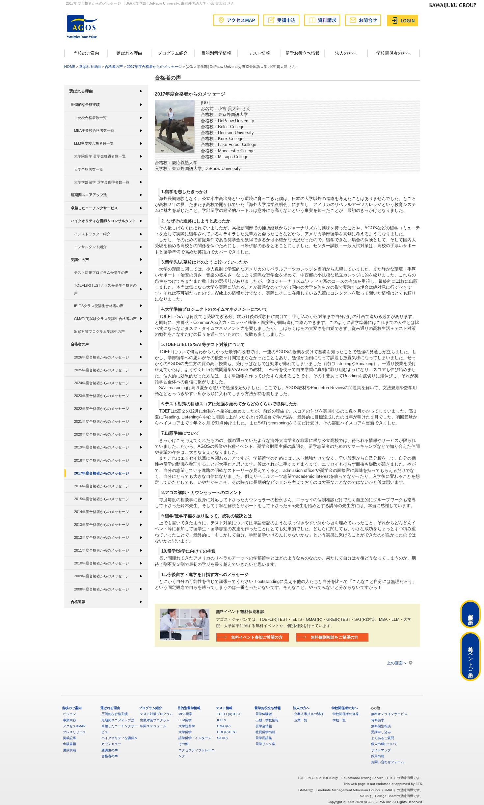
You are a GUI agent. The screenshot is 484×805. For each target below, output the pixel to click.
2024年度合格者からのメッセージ (101, 383)
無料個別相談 (381, 726)
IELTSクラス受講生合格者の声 (98, 306)
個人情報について (384, 744)
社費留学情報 (265, 732)
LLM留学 (185, 720)
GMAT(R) (223, 726)
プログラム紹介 (173, 53)
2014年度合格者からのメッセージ (101, 512)
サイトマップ (381, 750)
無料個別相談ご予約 (470, 614)
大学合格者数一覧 (88, 169)
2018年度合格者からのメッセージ (101, 460)
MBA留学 (185, 714)
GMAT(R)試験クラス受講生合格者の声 (105, 319)
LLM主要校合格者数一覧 (94, 143)
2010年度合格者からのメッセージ (101, 563)
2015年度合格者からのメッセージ (101, 499)
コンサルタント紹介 (90, 247)
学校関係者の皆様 (346, 714)
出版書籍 (69, 744)
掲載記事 (69, 738)
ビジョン (69, 714)
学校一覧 (339, 720)
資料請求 (377, 720)
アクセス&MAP (74, 726)
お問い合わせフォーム (387, 762)
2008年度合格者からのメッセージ (101, 589)
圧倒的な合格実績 (85, 104)
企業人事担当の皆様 (309, 714)
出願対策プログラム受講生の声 (99, 331)
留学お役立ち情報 (302, 53)
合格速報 (78, 602)
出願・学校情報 (267, 720)
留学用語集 (263, 738)
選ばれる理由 (129, 53)
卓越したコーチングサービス (94, 208)
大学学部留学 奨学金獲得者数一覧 (101, 182)
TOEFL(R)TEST (229, 714)
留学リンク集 (265, 744)
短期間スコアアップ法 (89, 195)
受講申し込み (381, 732)
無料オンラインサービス (389, 714)
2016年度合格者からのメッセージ (101, 486)
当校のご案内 (86, 53)
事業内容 (69, 720)
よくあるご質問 (382, 738)
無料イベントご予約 (470, 656)
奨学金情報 (263, 726)
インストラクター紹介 (92, 234)
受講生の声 (80, 260)
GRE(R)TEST (227, 732)
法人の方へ (346, 53)
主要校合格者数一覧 (90, 118)
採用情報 (377, 756)
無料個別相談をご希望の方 (334, 637)
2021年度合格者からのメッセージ (101, 421)
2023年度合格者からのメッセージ (101, 396)
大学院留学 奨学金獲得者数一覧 (100, 156)
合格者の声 (114, 67)
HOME (69, 67)
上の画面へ (397, 663)
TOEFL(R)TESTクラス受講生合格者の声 (105, 289)
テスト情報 (259, 53)
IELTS (221, 720)
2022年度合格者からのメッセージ (101, 409)
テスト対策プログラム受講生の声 (101, 272)
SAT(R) (222, 738)
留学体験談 (263, 714)
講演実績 (69, 750)
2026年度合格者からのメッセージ (101, 357)
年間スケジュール (153, 726)
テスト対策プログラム (156, 714)
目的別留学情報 (216, 53)
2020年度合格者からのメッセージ (101, 434)
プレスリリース (74, 732)
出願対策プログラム (155, 720)
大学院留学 (186, 726)
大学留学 (185, 732)
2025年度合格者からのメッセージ (101, 370)
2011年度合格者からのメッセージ (101, 550)
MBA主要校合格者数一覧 (94, 130)
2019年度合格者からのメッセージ (101, 447)
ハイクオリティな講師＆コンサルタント (103, 221)
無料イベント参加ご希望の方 (256, 637)
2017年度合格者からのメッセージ (154, 67)
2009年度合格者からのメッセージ (101, 576)
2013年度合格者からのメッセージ (101, 525)
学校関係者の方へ (393, 53)
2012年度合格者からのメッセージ (101, 537)
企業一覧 (300, 720)
